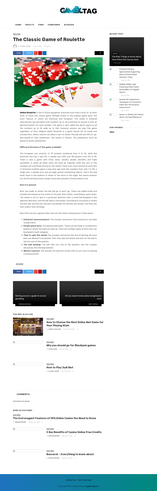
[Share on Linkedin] (44, 53)
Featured (16, 34)
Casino (18, 25)
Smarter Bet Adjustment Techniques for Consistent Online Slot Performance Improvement (130, 103)
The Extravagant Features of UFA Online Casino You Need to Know (54, 418)
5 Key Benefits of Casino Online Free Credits (73, 432)
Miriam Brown (20, 422)
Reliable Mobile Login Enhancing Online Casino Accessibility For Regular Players (129, 88)
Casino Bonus (54, 25)
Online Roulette (28, 112)
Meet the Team (84, 480)
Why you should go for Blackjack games (71, 345)
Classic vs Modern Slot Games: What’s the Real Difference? (131, 115)
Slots (115, 53)
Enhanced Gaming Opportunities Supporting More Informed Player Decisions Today (129, 73)
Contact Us (71, 480)
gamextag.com (92, 486)
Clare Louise (25, 46)
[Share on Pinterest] (40, 53)
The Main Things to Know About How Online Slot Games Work (126, 58)
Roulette (29, 25)
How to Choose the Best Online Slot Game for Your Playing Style (74, 324)
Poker (41, 25)
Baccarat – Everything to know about (70, 454)
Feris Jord (53, 349)
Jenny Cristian (55, 329)
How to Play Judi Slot (60, 367)
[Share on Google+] (36, 53)
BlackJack (69, 25)
